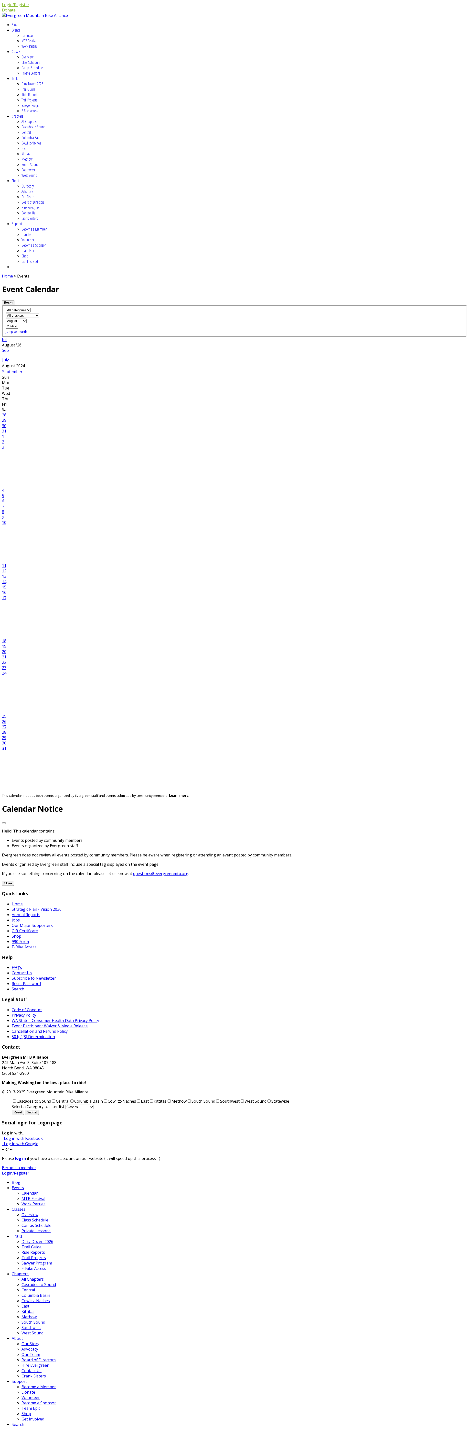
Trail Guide (28, 89)
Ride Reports (29, 94)
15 (4, 587)
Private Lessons (30, 73)
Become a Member (34, 229)
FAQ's (17, 967)
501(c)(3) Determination (33, 1036)
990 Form (20, 941)
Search (18, 989)
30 (4, 425)
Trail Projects (29, 100)
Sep (5, 350)
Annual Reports (26, 914)
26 (4, 721)
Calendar (27, 35)
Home (7, 276)
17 (4, 597)
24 (4, 673)
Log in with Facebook (22, 1138)
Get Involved (29, 261)
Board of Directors (32, 202)
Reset (18, 1112)
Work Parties (29, 46)
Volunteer (27, 240)
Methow (26, 159)
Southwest (28, 170)
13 (4, 576)
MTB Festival (29, 41)
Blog (14, 24)
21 (4, 657)
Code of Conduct (27, 1009)
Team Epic (27, 250)
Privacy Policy (24, 1015)
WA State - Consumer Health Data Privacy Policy (55, 1020)
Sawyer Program (31, 105)
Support (17, 223)
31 (4, 431)
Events (16, 30)
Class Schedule (30, 62)
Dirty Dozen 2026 (32, 84)
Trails (15, 78)
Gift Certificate (25, 930)
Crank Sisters (29, 218)
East (23, 148)
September (12, 371)
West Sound (29, 175)
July (5, 360)
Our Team (27, 197)
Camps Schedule (32, 67)
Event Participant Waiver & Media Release (50, 1026)
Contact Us (28, 213)
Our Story (27, 186)
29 (4, 420)
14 (4, 581)
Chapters (17, 116)
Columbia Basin (31, 137)
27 (4, 727)
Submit (32, 1112)
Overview (27, 57)
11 (4, 565)
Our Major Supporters (32, 925)
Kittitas (25, 153)
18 (4, 640)
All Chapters (28, 121)
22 (4, 662)
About (15, 180)
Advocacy (27, 191)
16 (4, 592)
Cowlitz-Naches (31, 143)
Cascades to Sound (33, 127)
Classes (16, 51)
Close (8, 883)
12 (4, 571)
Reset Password (26, 983)
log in (20, 1158)
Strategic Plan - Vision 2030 (37, 909)
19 (4, 646)
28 (4, 415)
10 (4, 522)
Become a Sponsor (33, 245)
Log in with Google (20, 1143)
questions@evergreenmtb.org (160, 873)
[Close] (4, 823)
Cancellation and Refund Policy (40, 1031)
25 (4, 716)
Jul (4, 339)
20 (4, 651)
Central (26, 132)
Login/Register (15, 4)
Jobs (16, 920)
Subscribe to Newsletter (34, 978)
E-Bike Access (29, 110)
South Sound (30, 164)
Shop (24, 256)
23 (4, 667)
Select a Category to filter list (38, 1106)
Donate (9, 10)
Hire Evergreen (31, 207)
